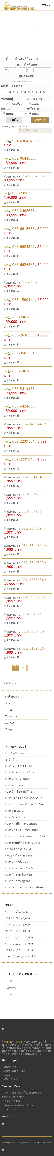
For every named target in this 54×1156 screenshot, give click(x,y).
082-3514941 (33, 477)
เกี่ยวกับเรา (11, 1079)
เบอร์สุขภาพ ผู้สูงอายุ (18, 881)
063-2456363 (23, 193)
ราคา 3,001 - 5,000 (17, 924)
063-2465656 (23, 211)
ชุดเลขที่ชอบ (27, 76)
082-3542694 (33, 511)
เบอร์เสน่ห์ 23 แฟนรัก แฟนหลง (25, 887)
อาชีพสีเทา (12, 759)
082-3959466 (33, 631)
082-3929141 (33, 614)
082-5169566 (33, 648)
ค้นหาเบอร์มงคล (15, 1071)
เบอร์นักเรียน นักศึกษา (19, 791)
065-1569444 (23, 300)
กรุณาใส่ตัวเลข (27, 64)
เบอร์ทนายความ (15, 785)
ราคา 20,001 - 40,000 (19, 943)
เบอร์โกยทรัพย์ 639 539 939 (23, 842)
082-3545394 (33, 528)
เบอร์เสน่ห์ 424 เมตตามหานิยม (25, 836)
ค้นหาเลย (40, 120)
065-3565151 (23, 353)
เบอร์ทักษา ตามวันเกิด (19, 868)
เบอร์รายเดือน (14, 810)
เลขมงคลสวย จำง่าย (18, 849)
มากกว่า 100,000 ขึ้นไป (20, 956)
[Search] (49, 682)
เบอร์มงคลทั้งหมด (17, 861)
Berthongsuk (28, 1143)
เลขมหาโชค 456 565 (19, 855)
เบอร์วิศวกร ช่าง (15, 817)
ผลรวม (5, 108)
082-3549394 (33, 545)
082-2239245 (23, 459)
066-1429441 (33, 424)
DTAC (9, 709)
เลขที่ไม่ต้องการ (11, 86)
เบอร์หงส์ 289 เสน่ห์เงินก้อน (23, 830)
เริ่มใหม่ (15, 120)
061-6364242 (23, 141)
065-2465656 (23, 317)
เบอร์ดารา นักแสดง (17, 778)
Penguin (10, 729)
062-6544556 (23, 158)
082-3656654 (33, 580)
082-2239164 (23, 441)
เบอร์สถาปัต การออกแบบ (21, 823)
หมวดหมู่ (7, 98)
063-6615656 (23, 228)
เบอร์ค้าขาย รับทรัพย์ (19, 874)
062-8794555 (33, 176)
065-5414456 (23, 389)
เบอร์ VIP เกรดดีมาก (18, 766)
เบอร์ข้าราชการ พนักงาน (21, 772)
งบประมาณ (34, 98)
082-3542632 (33, 494)
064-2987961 (33, 282)
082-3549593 (33, 563)
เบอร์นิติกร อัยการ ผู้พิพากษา (23, 798)
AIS (7, 703)
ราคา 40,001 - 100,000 (19, 950)
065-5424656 (23, 406)
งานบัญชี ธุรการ (15, 753)
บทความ (9, 1075)
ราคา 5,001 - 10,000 (18, 931)
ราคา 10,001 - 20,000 (19, 937)
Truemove (11, 716)
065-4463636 (23, 371)
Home (13, 31)
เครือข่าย (33, 108)
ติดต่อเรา (10, 1067)
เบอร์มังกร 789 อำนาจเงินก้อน (24, 804)
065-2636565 (23, 335)
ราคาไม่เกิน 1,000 (17, 911)
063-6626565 (23, 264)
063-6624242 (23, 246)
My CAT (10, 722)
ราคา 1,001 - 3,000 (17, 918)
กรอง (12, 994)
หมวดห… (27, 31)
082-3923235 (33, 597)
